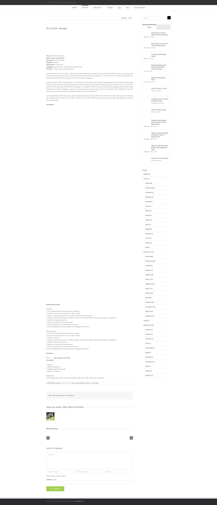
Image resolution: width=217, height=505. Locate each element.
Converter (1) (149, 339)
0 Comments (95, 383)
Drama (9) (148, 211)
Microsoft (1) (149, 357)
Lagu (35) (146, 321)
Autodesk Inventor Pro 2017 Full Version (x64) (159, 100)
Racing (62, 58)
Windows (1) (149, 375)
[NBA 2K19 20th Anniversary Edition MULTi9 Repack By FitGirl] (147, 146)
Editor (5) (148, 353)
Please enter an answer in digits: (56, 476)
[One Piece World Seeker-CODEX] (147, 54)
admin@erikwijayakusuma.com (68, 2)
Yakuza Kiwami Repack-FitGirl (158, 79)
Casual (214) (149, 270)
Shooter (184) (149, 302)
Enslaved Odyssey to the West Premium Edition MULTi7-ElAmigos (158, 67)
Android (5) (146, 174)
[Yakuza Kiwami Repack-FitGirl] (147, 78)
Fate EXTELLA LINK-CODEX (159, 158)
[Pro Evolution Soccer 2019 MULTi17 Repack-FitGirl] (147, 44)
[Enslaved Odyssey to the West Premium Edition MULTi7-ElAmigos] (147, 65)
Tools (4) (148, 366)
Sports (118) (149, 311)
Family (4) (148, 215)
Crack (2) (148, 343)
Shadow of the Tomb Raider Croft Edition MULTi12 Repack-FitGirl (159, 135)
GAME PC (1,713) (148, 252)
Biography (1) (149, 197)
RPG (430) (148, 298)
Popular (149, 27)
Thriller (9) (148, 243)
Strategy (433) (149, 316)
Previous (123, 18)
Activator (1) (149, 330)
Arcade (57, 58)
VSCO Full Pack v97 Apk (158, 110)
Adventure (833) (150, 261)
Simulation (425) (150, 307)
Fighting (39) (149, 275)
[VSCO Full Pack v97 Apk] (147, 110)
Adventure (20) (150, 188)
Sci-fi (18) (148, 238)
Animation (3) (149, 192)
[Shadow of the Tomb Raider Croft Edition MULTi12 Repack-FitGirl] (147, 133)
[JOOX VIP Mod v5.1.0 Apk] (147, 89)
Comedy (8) (148, 201)
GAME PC (82, 383)
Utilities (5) (148, 371)
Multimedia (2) (149, 362)
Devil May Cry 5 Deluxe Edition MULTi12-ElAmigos (159, 34)
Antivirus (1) (149, 334)
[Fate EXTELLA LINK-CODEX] (147, 158)
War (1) (147, 247)
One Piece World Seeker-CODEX (159, 55)
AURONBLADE (79, 501)
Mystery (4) (148, 229)
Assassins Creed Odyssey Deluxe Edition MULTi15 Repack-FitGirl (158, 122)
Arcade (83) (148, 266)
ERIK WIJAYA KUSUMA (54, 383)
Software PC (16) (148, 325)
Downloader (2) (150, 348)
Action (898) (149, 256)
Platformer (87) (150, 284)
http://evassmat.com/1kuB (62, 358)
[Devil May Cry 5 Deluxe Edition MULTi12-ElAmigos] (147, 33)
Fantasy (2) (148, 220)
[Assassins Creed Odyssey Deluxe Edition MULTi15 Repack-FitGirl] (147, 120)
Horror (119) (149, 279)
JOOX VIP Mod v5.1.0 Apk (159, 88)
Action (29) (148, 183)
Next (130, 18)
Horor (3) (148, 224)
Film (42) (146, 179)
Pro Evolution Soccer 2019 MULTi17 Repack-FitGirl (159, 44)
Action (53, 58)
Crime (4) (148, 206)
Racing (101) (149, 293)
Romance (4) (149, 234)
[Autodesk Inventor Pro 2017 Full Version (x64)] (147, 99)
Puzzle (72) (148, 288)
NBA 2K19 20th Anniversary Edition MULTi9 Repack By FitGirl (159, 147)
